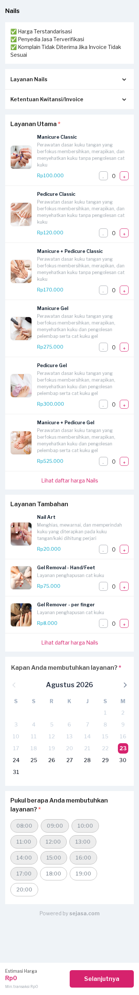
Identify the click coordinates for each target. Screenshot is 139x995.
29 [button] (105, 760)
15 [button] (105, 736)
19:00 (83, 873)
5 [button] (51, 724)
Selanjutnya (101, 978)
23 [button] (123, 748)
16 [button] (123, 736)
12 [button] (52, 736)
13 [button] (69, 736)
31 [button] (16, 772)
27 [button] (69, 760)
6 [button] (69, 724)
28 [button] (87, 760)
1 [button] (105, 712)
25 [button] (33, 760)
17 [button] (16, 748)
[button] (124, 684)
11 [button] (34, 736)
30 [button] (122, 760)
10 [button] (16, 736)
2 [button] (123, 712)
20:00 (24, 889)
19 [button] (52, 748)
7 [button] (87, 724)
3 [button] (16, 724)
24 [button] (16, 760)
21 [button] (87, 748)
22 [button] (105, 748)
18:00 (53, 873)
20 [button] (69, 748)
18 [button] (33, 748)
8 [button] (105, 724)
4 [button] (34, 724)
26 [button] (51, 760)
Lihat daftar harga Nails (69, 480)
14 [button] (87, 736)
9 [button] (123, 724)
